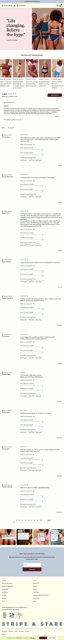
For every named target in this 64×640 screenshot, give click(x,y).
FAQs (34, 601)
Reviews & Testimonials (7, 586)
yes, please (43, 638)
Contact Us (36, 583)
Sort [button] (3, 128)
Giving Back (5, 592)
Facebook (21, 631)
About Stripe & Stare (7, 583)
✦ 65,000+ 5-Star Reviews (32, 1)
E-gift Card (36, 598)
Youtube (27, 631)
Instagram (4, 631)
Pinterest (10, 631)
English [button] (57, 116)
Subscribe (32, 569)
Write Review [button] (54, 95)
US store (33, 638)
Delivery (35, 586)
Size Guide (35, 592)
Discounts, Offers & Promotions (41, 595)
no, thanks (52, 638)
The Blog (4, 595)
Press (3, 601)
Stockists (4, 598)
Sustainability (5, 589)
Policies (4, 634)
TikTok (16, 631)
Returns (35, 589)
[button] (60, 6)
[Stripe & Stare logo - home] (13, 5)
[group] (11, 94)
